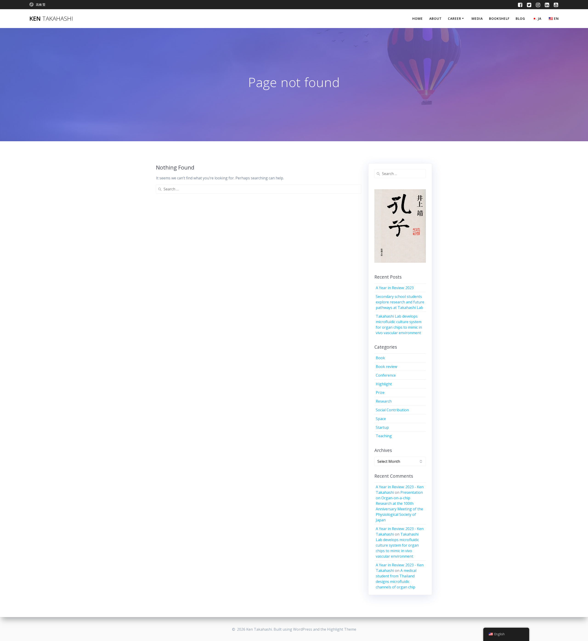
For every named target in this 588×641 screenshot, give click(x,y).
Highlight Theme (341, 629)
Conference (386, 375)
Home (417, 18)
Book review (386, 366)
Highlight (384, 384)
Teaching (384, 435)
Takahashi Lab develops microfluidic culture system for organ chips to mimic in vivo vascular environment (397, 545)
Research (384, 401)
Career (454, 18)
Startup (382, 427)
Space (381, 418)
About (435, 18)
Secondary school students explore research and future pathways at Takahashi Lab (400, 302)
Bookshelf (499, 18)
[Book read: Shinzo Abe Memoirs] (400, 227)
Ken (51, 19)
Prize (380, 392)
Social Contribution (392, 409)
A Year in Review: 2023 (395, 287)
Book (380, 357)
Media (477, 18)
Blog (520, 18)
